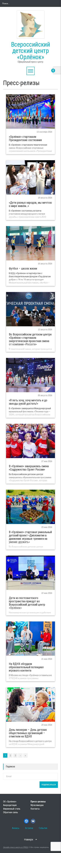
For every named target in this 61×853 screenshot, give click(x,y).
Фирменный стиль (11, 808)
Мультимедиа (37, 805)
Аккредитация (10, 805)
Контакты (35, 808)
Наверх (28, 839)
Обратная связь (10, 812)
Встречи (29, 828)
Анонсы (15, 828)
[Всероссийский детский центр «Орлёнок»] (30, 24)
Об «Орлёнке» (9, 801)
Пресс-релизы (38, 801)
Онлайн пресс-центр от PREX (15, 847)
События (43, 828)
